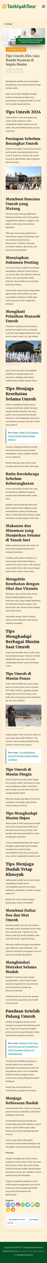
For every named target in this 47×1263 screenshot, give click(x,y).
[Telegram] (27, 1205)
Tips (21, 72)
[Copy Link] (8, 1209)
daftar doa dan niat (23, 925)
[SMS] (32, 1205)
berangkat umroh (17, 1219)
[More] (13, 1209)
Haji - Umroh (14, 72)
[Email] (37, 1205)
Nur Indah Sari (17, 69)
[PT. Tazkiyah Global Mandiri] (19, 6)
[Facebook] (8, 1205)
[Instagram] (18, 1205)
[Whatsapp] (23, 1205)
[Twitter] (13, 1205)
